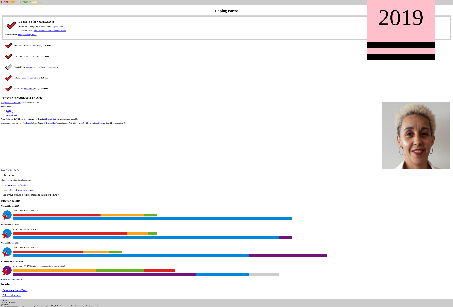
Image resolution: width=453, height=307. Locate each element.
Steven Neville (83, 123)
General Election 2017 (10, 224)
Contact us (4, 300)
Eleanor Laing (50, 119)
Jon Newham (100, 123)
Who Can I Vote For (12, 170)
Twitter (8, 111)
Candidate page (11, 115)
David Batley (12, 302)
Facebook (9, 113)
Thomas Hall (51, 123)
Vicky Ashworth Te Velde (11, 103)
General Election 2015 (10, 243)
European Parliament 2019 (12, 261)
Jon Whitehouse (25, 123)
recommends (32, 45)
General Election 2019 (10, 206)
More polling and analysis (12, 279)
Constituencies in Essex (14, 290)
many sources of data (10, 306)
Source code (4, 304)
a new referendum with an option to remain (50, 31)
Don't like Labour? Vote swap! (18, 189)
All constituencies (11, 295)
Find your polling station (27, 35)
